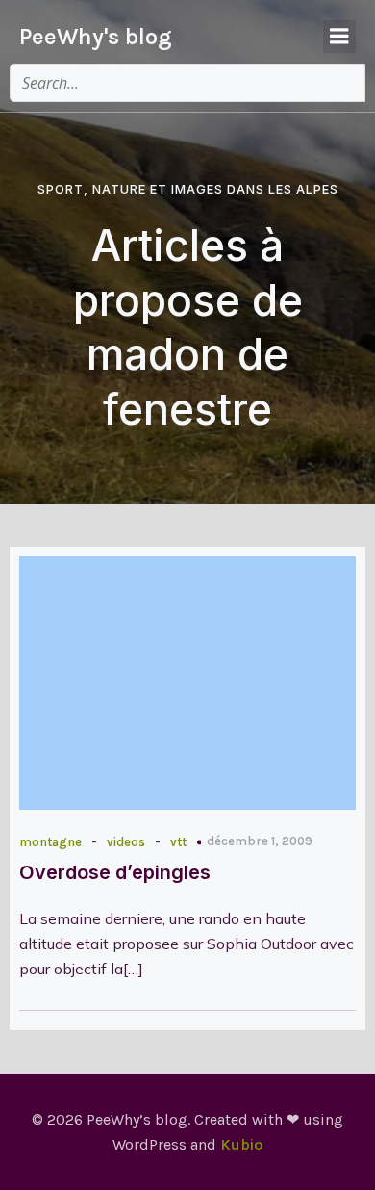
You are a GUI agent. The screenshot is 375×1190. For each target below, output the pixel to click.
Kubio (241, 1144)
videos (126, 842)
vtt (178, 842)
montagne (50, 842)
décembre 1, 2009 (259, 841)
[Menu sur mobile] (339, 36)
